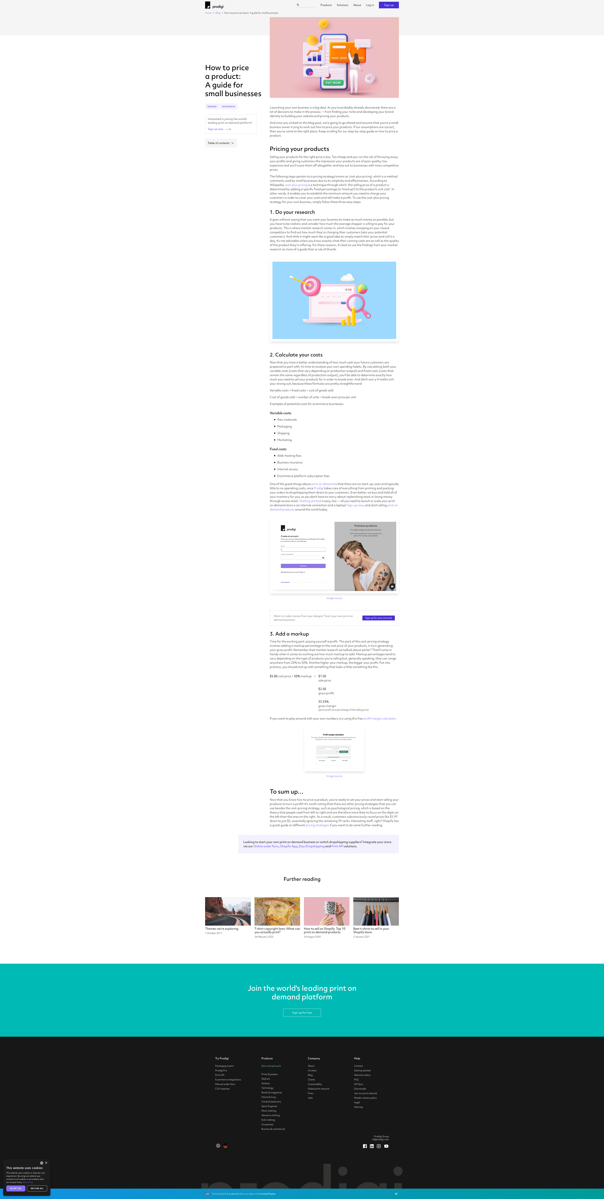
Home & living (268, 1097)
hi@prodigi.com (380, 1139)
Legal (357, 1102)
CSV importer (222, 1088)
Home (208, 12)
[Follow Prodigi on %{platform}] (364, 1146)
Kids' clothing (268, 1119)
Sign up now (355, 505)
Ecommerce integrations (228, 1079)
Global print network (319, 1088)
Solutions (342, 5)
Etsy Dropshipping (312, 846)
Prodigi (319, 488)
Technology (267, 1088)
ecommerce (228, 106)
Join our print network (365, 1093)
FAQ (356, 1079)
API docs (358, 1084)
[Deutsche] (225, 1145)
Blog (217, 12)
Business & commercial (273, 1129)
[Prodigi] (214, 5)
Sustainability (315, 1084)
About (357, 5)
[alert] (26, 1177)
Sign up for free (302, 1012)
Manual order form (225, 1084)
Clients (311, 1079)
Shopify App (288, 846)
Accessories (267, 1124)
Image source (334, 598)
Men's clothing (268, 1110)
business (212, 106)
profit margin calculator (380, 718)
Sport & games (269, 1106)
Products (326, 5)
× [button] (46, 1163)
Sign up (389, 5)
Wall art (265, 1078)
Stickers (265, 1083)
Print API (337, 846)
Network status (362, 1075)
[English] (218, 1145)
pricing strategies (317, 825)
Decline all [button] (37, 1188)
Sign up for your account (378, 617)
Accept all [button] (16, 1188)
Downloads (360, 1088)
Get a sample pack (271, 1065)
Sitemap (358, 1107)
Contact (312, 1070)
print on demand (322, 484)
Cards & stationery (271, 1101)
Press (310, 1093)
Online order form (266, 846)
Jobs (310, 1097)
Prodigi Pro (221, 1070)
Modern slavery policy (365, 1097)
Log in (370, 5)
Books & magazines (271, 1092)
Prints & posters (269, 1074)
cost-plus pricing (296, 185)
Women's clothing (270, 1115)
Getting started (310, 501)
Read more (28, 1182)
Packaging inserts (224, 1065)
